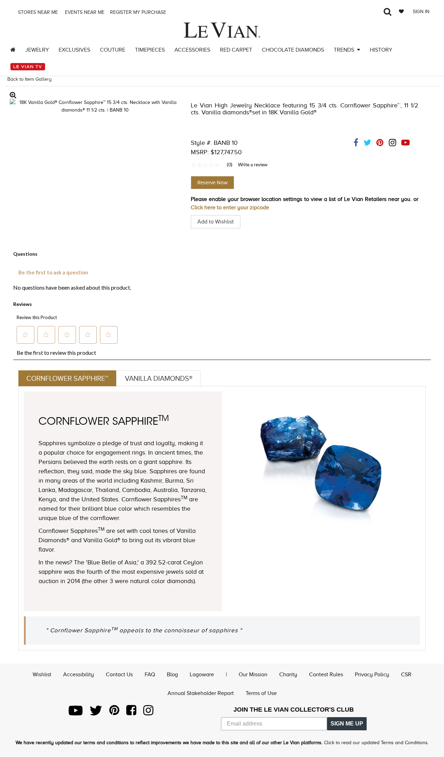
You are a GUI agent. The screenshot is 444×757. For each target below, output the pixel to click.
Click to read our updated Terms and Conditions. (376, 742)
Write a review (252, 164)
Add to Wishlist (215, 222)
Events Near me (83, 12)
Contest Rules (326, 674)
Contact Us (119, 674)
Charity (288, 674)
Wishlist (42, 674)
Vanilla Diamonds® (159, 378)
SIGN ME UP (347, 724)
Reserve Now (212, 182)
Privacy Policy (372, 674)
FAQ (150, 674)
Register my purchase (139, 12)
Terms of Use (261, 693)
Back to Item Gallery (29, 79)
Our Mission (253, 674)
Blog (172, 674)
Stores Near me (37, 12)
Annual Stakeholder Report (201, 693)
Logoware (202, 674)
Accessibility (78, 674)
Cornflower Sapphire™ (67, 378)
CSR (406, 674)
